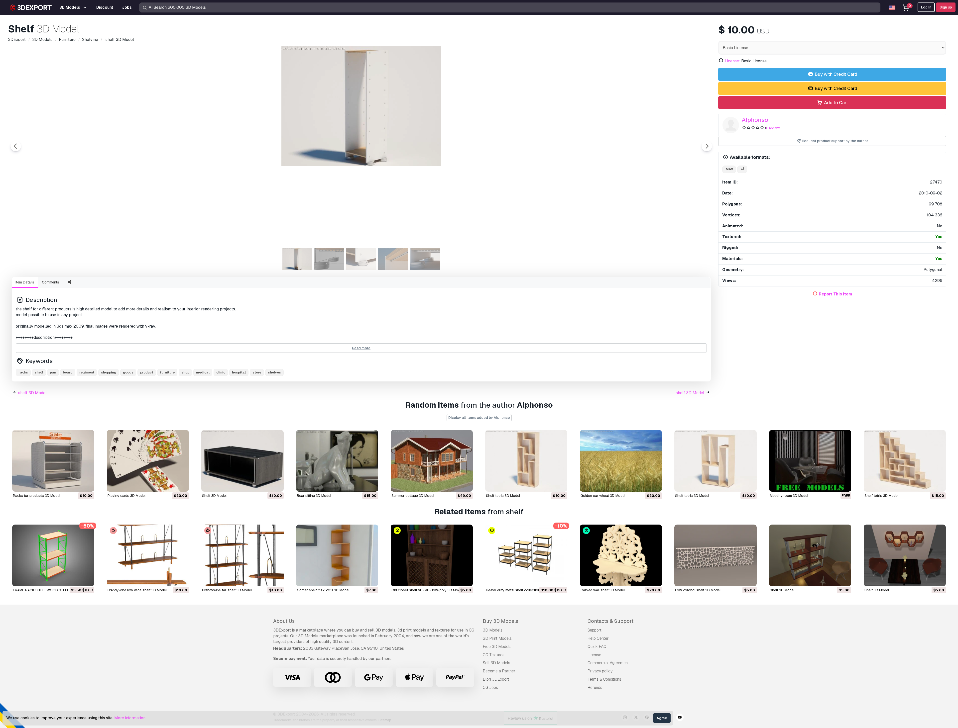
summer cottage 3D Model (412, 495)
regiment (86, 372)
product (146, 372)
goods (128, 372)
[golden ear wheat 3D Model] (621, 461)
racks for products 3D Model (36, 495)
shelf (39, 372)
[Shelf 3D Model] (810, 555)
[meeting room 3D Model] (810, 461)
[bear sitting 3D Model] (337, 461)
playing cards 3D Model (126, 495)
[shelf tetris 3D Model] (526, 461)
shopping (108, 372)
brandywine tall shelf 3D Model (227, 590)
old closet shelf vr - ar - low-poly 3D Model (427, 590)
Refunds (595, 687)
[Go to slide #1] (297, 259)
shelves (274, 372)
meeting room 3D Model (789, 495)
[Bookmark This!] (87, 484)
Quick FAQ (597, 646)
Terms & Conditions (604, 679)
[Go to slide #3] (361, 259)
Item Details (24, 282)
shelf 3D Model (32, 392)
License (594, 654)
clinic (220, 372)
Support (594, 630)
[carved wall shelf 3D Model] (621, 555)
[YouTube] (680, 718)
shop (185, 372)
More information (129, 718)
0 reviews (773, 128)
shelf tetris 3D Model (503, 495)
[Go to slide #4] (393, 259)
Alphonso (755, 120)
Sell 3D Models (496, 662)
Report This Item (835, 294)
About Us (284, 621)
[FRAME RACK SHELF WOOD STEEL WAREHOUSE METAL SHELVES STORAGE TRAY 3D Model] (53, 555)
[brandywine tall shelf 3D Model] (242, 555)
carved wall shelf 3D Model (603, 590)
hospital (239, 372)
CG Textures (493, 654)
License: (732, 61)
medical (203, 372)
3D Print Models (497, 638)
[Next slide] (707, 146)
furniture (167, 372)
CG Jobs (490, 687)
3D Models (492, 630)
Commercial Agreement (608, 662)
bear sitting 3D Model (314, 495)
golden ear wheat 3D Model (603, 495)
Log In (926, 7)
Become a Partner (499, 671)
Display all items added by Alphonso (479, 417)
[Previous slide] (15, 146)
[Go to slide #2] (329, 259)
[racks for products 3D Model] (53, 461)
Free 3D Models (497, 646)
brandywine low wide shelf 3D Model (137, 590)
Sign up (946, 7)
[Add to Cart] (76, 484)
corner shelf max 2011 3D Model (323, 590)
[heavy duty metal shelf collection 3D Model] (526, 555)
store (256, 372)
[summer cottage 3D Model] (432, 461)
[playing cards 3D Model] (148, 461)
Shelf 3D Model (782, 590)
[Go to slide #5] (425, 259)
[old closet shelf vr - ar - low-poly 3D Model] (432, 555)
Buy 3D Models (500, 621)
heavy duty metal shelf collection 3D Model (521, 590)
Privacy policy (600, 671)
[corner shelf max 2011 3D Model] (337, 555)
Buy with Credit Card (835, 74)
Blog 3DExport (496, 679)
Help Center (598, 638)
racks (23, 372)
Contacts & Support (610, 621)
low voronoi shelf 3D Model (697, 590)
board (68, 372)
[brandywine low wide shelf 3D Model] (148, 555)
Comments (50, 282)
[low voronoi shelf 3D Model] (715, 555)
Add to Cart (835, 102)
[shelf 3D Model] (242, 461)
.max (729, 169)
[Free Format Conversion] (742, 169)
